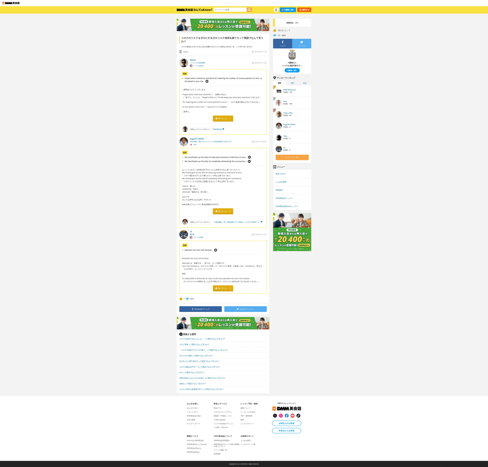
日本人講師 (191, 420)
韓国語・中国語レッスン (223, 416)
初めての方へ (281, 173)
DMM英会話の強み (194, 416)
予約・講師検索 (246, 416)
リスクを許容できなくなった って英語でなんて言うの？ (202, 339)
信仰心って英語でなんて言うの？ (192, 383)
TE (284, 147)
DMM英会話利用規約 (222, 440)
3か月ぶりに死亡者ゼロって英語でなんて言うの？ (199, 361)
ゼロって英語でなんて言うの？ (191, 372)
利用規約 (279, 190)
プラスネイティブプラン (223, 412)
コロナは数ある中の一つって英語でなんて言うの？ (199, 367)
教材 (242, 420)
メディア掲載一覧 (220, 450)
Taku (285, 136)
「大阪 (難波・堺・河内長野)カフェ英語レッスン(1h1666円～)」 (236, 222)
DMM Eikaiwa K (289, 90)
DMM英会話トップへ (284, 198)
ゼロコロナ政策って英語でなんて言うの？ (196, 355)
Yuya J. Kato (288, 113)
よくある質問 (281, 182)
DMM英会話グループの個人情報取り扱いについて (226, 445)
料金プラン (218, 408)
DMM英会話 (217, 129)
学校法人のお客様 (286, 430)
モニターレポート (193, 423)
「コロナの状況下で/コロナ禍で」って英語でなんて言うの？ (203, 350)
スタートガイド (192, 412)
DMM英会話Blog (193, 452)
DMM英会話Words (194, 448)
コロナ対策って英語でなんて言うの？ (194, 344)
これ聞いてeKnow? (221, 427)
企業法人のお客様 (286, 423)
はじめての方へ (192, 408)
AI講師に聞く (289, 10)
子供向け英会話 (219, 420)
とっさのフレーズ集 (248, 444)
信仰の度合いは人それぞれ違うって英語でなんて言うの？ (202, 378)
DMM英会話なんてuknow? (197, 444)
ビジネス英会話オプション (224, 423)
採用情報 (217, 454)
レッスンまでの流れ (248, 412)
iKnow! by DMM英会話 (195, 440)
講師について (245, 408)
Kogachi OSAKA (289, 124)
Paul (285, 101)
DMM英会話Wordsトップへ (287, 206)
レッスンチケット (247, 423)
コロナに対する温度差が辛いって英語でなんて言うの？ (201, 389)
